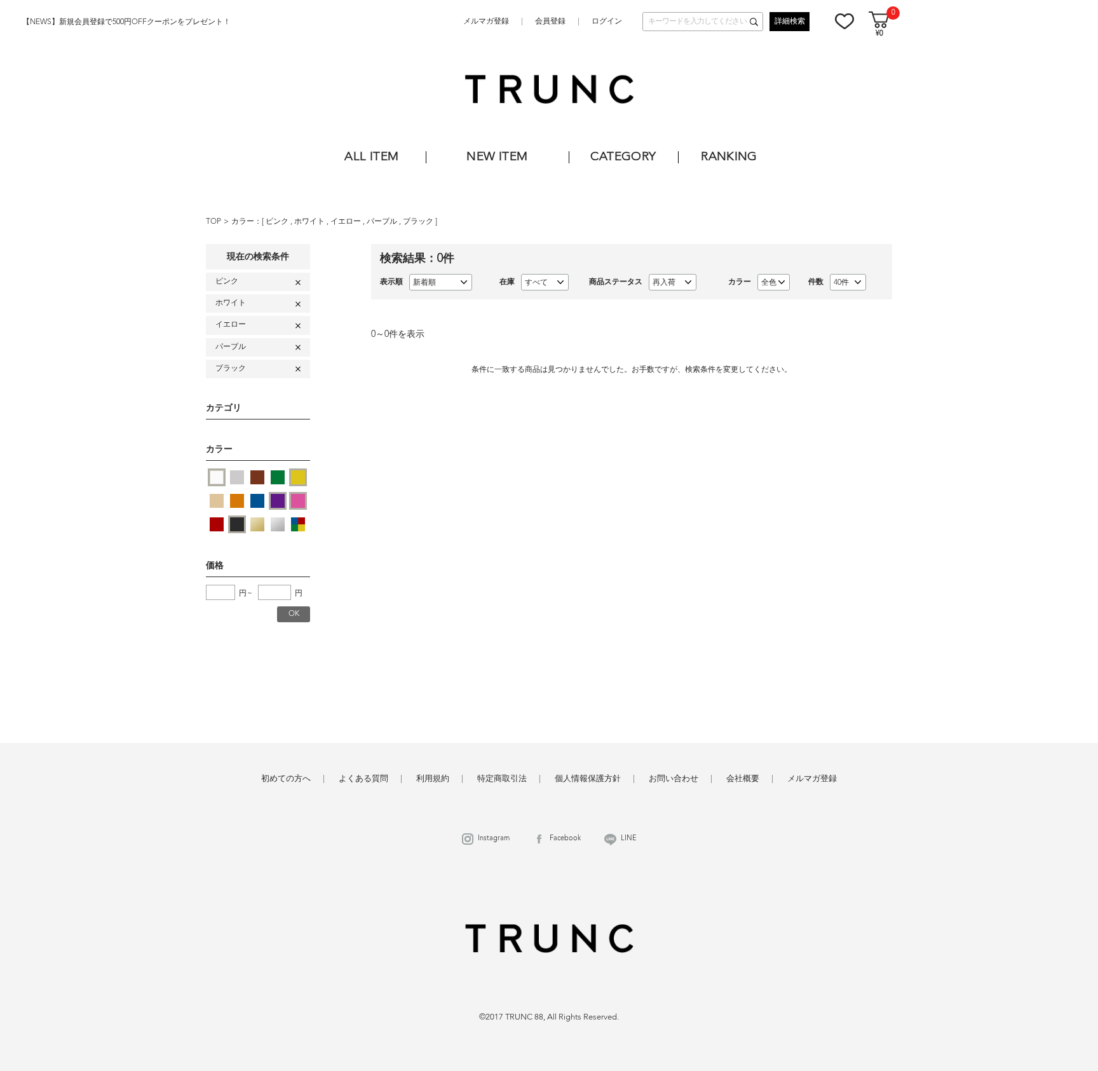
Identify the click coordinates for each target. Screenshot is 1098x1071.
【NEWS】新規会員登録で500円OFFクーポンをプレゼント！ (126, 22)
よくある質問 (363, 779)
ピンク (278, 222)
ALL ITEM (371, 157)
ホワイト (310, 222)
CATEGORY (623, 157)
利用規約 (432, 779)
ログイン (607, 21)
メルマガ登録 (486, 21)
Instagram (494, 838)
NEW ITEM (496, 157)
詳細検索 (790, 21)
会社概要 (742, 779)
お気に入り (844, 21)
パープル (383, 222)
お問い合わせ (673, 779)
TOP (213, 222)
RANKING (729, 157)
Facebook (565, 838)
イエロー (346, 222)
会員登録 (550, 21)
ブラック (419, 222)
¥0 (879, 34)
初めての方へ (286, 779)
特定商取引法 (502, 779)
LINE (629, 838)
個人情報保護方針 (588, 779)
